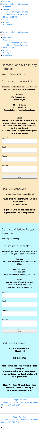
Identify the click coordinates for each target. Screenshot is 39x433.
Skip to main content (8, 1)
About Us (7, 19)
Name (5, 138)
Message (5, 165)
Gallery (6, 22)
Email (4, 147)
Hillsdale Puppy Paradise (16, 14)
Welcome (7, 7)
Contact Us (8, 25)
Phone (5, 156)
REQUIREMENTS (10, 17)
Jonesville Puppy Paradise (17, 12)
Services (7, 9)
